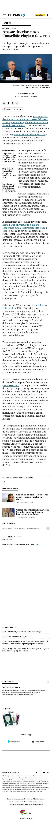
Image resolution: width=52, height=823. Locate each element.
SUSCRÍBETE (40, 15)
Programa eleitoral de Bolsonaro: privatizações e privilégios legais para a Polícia (25, 649)
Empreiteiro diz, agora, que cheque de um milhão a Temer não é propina (9, 157)
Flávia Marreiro (21, 517)
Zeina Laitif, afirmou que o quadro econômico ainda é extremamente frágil (24, 226)
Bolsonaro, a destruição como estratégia (24, 632)
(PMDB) (41, 134)
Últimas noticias (9, 627)
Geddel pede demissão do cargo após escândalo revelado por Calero (32, 497)
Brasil (6, 23)
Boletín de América (11, 687)
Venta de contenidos (20, 799)
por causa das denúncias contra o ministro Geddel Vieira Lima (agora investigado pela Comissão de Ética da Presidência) (25, 121)
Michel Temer (7, 528)
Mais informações (7, 539)
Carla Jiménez (21, 502)
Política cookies (39, 799)
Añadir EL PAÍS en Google (14, 109)
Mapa (25, 801)
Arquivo (6, 708)
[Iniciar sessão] (48, 15)
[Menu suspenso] (4, 15)
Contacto (10, 799)
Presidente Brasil (33, 528)
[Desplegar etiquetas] (48, 528)
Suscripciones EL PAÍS (35, 801)
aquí (37, 545)
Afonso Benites (26, 93)
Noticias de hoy (38, 804)
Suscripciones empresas (17, 804)
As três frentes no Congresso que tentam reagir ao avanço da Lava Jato (9, 173)
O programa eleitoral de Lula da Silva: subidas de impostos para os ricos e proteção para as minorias (25, 642)
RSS (26, 804)
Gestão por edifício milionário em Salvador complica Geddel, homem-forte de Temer (32, 512)
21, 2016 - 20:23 (29, 97)
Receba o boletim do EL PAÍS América (19, 478)
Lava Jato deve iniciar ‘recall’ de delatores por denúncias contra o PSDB (9, 188)
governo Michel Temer (24, 134)
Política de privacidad (16, 801)
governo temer (8, 28)
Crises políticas (19, 528)
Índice (30, 804)
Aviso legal (30, 799)
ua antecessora (11, 385)
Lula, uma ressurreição (17, 636)
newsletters (8, 682)
